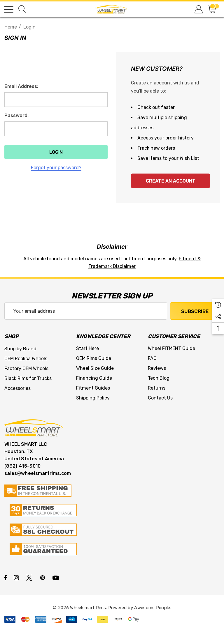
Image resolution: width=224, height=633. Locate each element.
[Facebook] (5, 577)
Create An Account (170, 181)
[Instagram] (17, 577)
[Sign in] (198, 9)
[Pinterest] (43, 577)
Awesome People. (152, 607)
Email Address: (21, 86)
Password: (16, 115)
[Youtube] (56, 577)
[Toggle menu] (8, 9)
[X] (30, 577)
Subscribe (195, 311)
